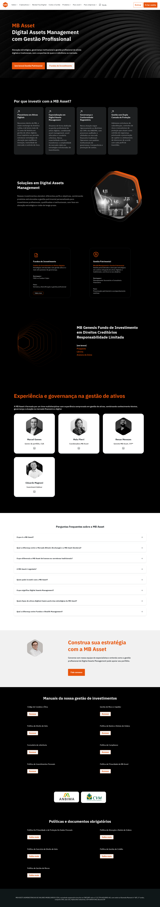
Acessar (32, 714)
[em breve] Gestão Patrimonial (28, 66)
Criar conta (150, 5)
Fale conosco (76, 672)
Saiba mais (38, 293)
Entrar (138, 5)
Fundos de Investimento (60, 66)
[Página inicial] (5, 5)
